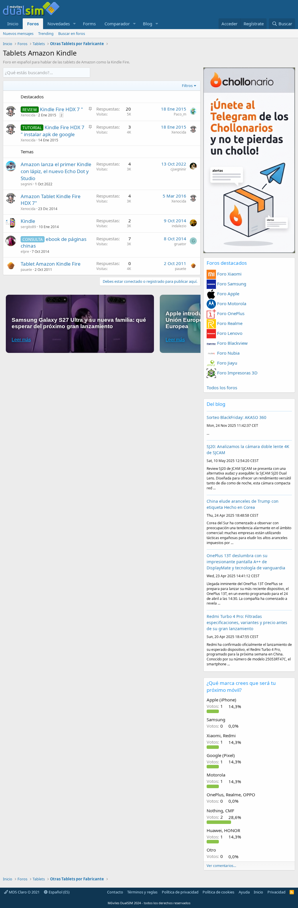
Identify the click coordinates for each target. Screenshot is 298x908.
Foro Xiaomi (229, 274)
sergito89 (28, 226)
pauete (26, 269)
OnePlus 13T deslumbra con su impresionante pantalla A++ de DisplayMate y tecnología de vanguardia (246, 562)
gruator (180, 243)
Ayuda (244, 892)
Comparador (117, 23)
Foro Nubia (228, 353)
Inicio (12, 23)
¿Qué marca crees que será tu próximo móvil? (241, 686)
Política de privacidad (180, 892)
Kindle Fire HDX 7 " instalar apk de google (52, 131)
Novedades (58, 23)
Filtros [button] (187, 85)
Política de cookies (218, 892)
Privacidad (276, 892)
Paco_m (180, 114)
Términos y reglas (142, 892)
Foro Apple (227, 293)
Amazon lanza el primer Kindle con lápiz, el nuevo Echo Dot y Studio (56, 171)
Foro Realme (229, 323)
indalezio (179, 225)
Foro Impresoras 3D (237, 373)
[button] (74, 23)
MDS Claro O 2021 (24, 892)
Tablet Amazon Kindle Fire (51, 263)
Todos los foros (222, 387)
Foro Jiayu (226, 363)
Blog (147, 23)
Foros (33, 23)
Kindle (28, 221)
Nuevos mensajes (18, 33)
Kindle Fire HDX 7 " (61, 109)
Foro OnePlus (230, 313)
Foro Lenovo (229, 333)
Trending (46, 33)
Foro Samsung (231, 284)
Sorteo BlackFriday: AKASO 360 (236, 417)
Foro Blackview (232, 343)
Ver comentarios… (221, 865)
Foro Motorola (231, 303)
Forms (89, 23)
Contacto (115, 892)
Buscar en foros (71, 33)
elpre (25, 251)
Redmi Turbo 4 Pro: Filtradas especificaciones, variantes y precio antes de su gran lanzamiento (247, 622)
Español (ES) (59, 892)
